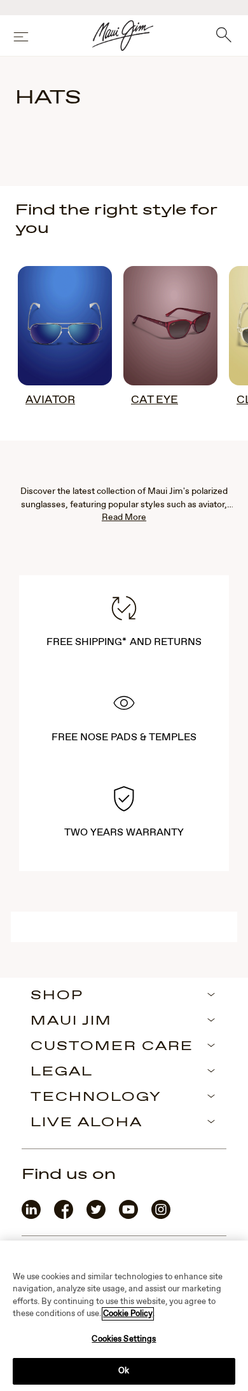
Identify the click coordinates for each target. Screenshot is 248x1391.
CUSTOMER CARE (112, 1047)
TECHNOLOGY (96, 1097)
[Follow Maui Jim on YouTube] (128, 1216)
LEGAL (62, 1072)
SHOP (57, 996)
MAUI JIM (71, 1021)
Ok (123, 1371)
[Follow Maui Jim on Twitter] (96, 1216)
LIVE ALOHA (86, 1123)
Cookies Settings (124, 1339)
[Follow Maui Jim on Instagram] (160, 1216)
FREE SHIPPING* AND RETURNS (124, 642)
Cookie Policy (128, 1313)
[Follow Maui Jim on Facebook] (63, 1216)
